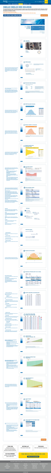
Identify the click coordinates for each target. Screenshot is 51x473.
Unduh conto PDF (44, 15)
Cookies (25, 466)
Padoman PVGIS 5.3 (16, 463)
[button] (25, 4)
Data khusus (43, 465)
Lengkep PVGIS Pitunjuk (34, 463)
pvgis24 (46, 1)
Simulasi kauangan (33, 456)
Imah (7, 463)
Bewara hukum (25, 465)
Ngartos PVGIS (35, 466)
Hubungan (43, 466)
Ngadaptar (40, 1)
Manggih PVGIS (34, 465)
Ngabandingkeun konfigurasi (44, 463)
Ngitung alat (16, 465)
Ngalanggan (43, 439)
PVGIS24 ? (7, 465)
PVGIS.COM (16, 466)
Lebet (43, 1)
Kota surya (25, 463)
